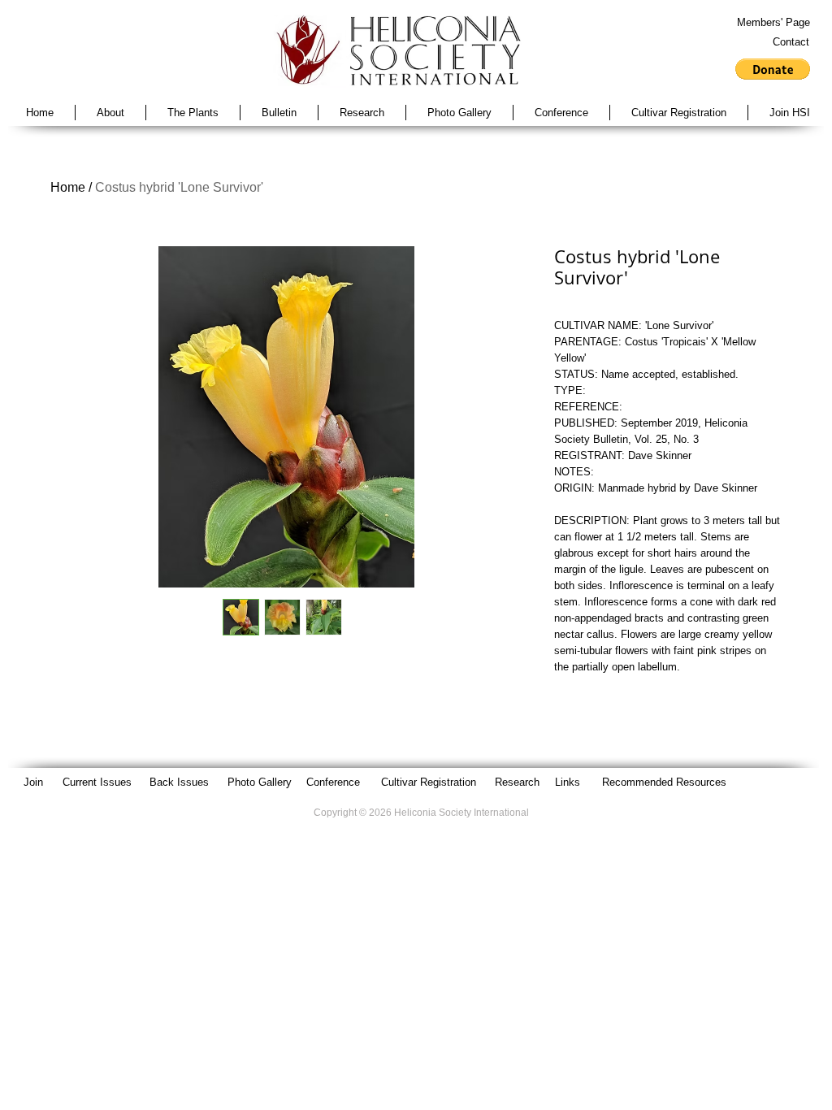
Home (67, 187)
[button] (772, 69)
